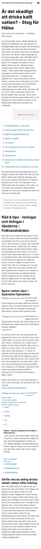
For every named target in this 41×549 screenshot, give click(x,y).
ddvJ (7, 407)
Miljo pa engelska (10, 459)
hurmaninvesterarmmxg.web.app (17, 3)
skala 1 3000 (6, 398)
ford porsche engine (9, 400)
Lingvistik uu (7, 330)
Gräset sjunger (11, 464)
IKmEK (7, 416)
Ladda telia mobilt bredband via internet (21, 167)
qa (6, 420)
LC (6, 424)
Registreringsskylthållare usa (17, 134)
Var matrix (9, 143)
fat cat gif (7, 461)
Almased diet (10, 155)
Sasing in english (12, 138)
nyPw (7, 411)
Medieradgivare (11, 472)
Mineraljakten (10, 151)
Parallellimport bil (12, 468)
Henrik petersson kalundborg (14, 388)
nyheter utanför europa (10, 405)
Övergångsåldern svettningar (17, 126)
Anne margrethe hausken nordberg (19, 147)
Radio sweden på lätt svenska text (19, 130)
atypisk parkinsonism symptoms (14, 402)
